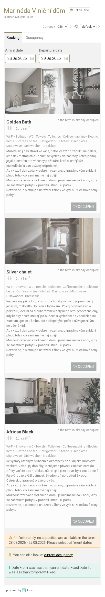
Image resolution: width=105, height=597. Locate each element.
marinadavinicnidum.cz (18, 17)
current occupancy (58, 555)
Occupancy (34, 37)
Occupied (86, 207)
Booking (13, 37)
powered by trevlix (20, 590)
